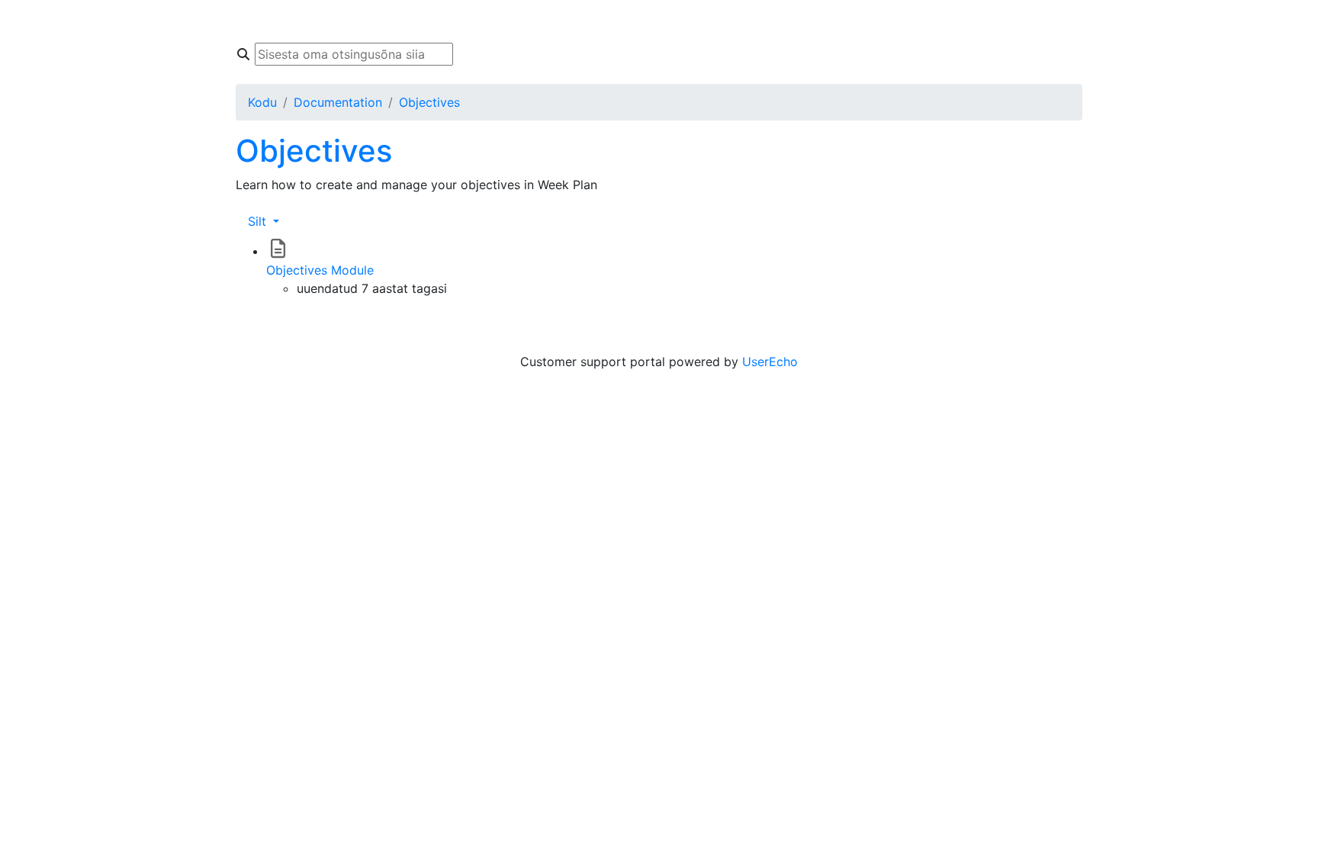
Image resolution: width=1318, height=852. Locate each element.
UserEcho (770, 361)
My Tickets (589, 21)
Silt (259, 221)
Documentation (338, 102)
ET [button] (898, 21)
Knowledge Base (353, 21)
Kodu (268, 21)
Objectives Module (320, 270)
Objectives (429, 102)
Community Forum (479, 21)
